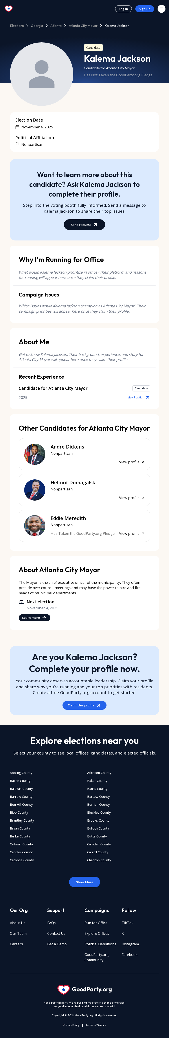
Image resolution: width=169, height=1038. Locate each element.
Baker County (97, 780)
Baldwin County (21, 788)
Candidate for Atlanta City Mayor (109, 68)
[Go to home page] (9, 9)
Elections (17, 25)
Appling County (21, 772)
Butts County (97, 836)
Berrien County (98, 804)
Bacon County (20, 780)
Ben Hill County (21, 804)
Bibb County (19, 812)
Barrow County (21, 796)
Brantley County (22, 820)
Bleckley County (99, 812)
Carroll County (97, 852)
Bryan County (20, 828)
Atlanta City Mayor (83, 25)
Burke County (20, 836)
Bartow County (98, 796)
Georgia (37, 25)
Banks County (97, 788)
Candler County (21, 852)
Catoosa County (22, 860)
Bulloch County (98, 828)
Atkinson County (99, 772)
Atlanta (56, 25)
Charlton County (99, 860)
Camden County (99, 844)
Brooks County (98, 820)
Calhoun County (21, 844)
